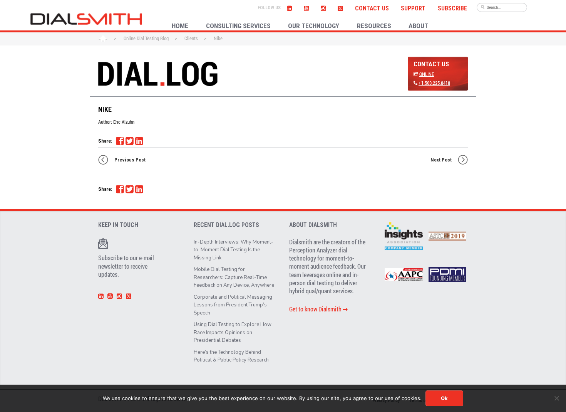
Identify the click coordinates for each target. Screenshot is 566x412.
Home (103, 39)
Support (413, 8)
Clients (191, 38)
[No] (556, 398)
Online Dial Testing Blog (146, 38)
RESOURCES (374, 26)
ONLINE (426, 74)
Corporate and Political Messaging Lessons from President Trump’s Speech (233, 305)
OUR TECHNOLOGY (313, 26)
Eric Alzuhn (123, 121)
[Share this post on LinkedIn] (139, 141)
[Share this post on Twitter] (129, 141)
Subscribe (452, 8)
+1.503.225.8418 (434, 82)
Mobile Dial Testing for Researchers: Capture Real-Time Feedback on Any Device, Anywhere (234, 277)
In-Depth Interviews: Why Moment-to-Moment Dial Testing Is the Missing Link (233, 250)
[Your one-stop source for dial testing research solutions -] (86, 19)
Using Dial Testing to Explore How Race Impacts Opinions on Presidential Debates (232, 332)
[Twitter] (340, 7)
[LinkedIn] (289, 7)
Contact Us (372, 8)
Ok (444, 398)
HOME (180, 26)
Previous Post (130, 160)
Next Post (441, 160)
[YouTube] (306, 7)
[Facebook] (120, 141)
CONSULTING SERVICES (238, 26)
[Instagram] (323, 7)
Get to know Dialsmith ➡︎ (318, 309)
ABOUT (418, 26)
